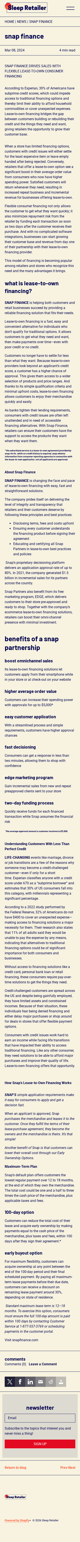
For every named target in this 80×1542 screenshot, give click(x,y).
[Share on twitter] (10, 1382)
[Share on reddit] (51, 1382)
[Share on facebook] (20, 1382)
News (21, 22)
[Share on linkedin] (30, 1382)
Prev (63, 1468)
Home (9, 22)
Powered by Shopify (17, 1520)
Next (71, 1468)
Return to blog (15, 1468)
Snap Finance (40, 22)
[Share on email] (40, 1382)
